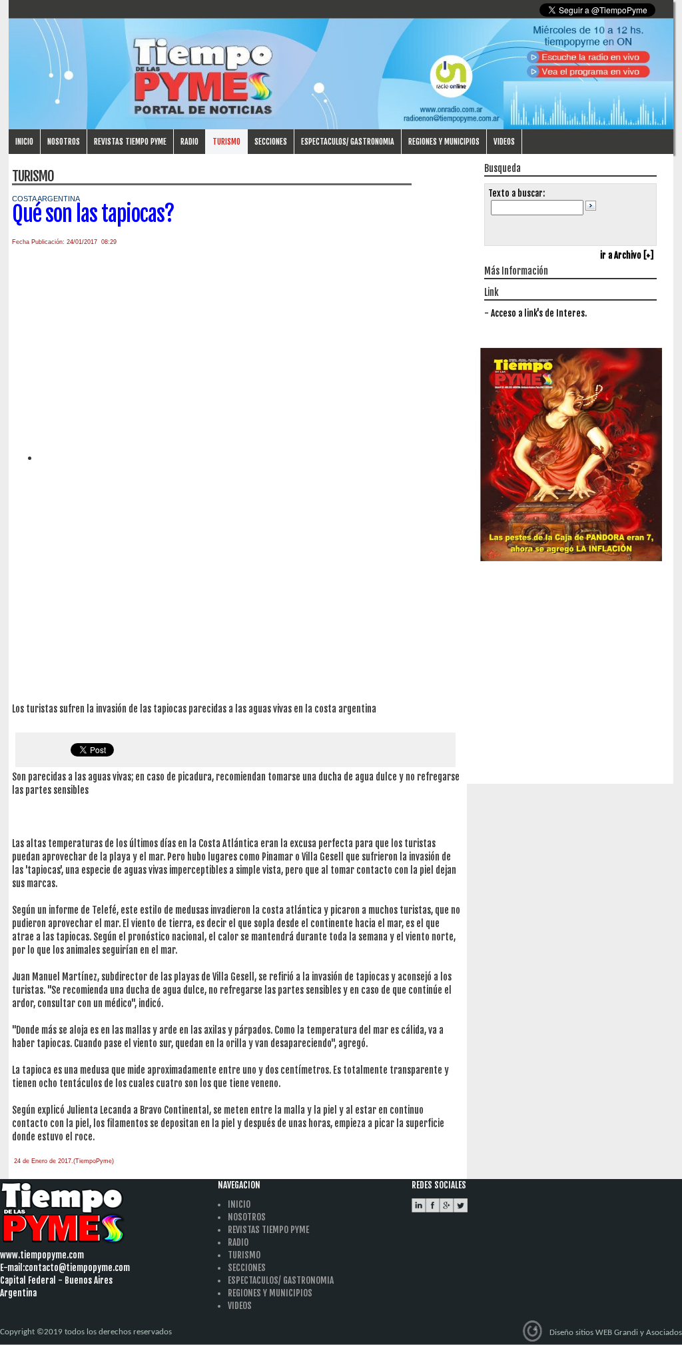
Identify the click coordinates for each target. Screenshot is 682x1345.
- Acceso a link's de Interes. (535, 313)
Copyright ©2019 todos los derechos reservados (86, 1332)
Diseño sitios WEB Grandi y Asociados (615, 1332)
